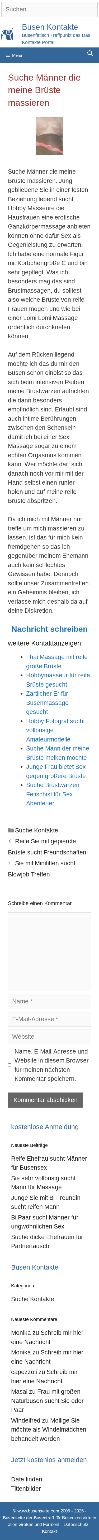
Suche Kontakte (36, 830)
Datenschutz (76, 1524)
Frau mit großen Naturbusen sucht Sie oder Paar (47, 1400)
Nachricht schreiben (49, 629)
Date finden (26, 1479)
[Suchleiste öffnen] (90, 53)
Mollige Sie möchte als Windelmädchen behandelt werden (48, 1429)
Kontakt (49, 1531)
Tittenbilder (26, 1488)
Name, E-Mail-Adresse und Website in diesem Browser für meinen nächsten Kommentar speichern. (52, 1065)
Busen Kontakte (50, 27)
